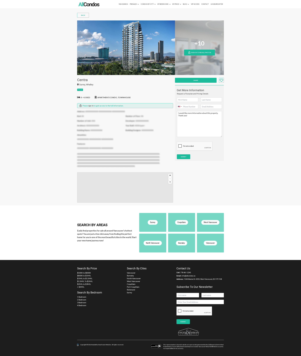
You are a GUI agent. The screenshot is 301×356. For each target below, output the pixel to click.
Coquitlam (131, 284)
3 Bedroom (81, 302)
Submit (183, 157)
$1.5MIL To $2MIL (85, 281)
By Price (175, 4)
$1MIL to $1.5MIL (84, 278)
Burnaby (130, 275)
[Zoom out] (170, 178)
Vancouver (131, 273)
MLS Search (123, 4)
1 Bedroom (81, 297)
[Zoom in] (170, 175)
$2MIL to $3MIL (84, 284)
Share (195, 80)
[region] (125, 187)
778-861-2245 (185, 272)
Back (83, 15)
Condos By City (147, 4)
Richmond (131, 290)
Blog (185, 4)
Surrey (129, 292)
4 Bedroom (81, 305)
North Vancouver (134, 278)
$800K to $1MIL (84, 275)
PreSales (133, 4)
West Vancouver (133, 281)
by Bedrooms (163, 4)
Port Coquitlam (133, 287)
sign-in (90, 105)
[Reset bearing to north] (170, 182)
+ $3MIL (80, 287)
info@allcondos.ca (188, 276)
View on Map (168, 72)
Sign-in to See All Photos (201, 52)
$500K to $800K (84, 273)
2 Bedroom (81, 300)
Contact (205, 4)
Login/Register (217, 4)
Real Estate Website (104, 345)
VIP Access (195, 4)
